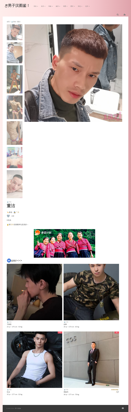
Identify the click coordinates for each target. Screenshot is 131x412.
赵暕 (65, 324)
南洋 (57, 6)
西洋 (72, 6)
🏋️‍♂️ (116, 317)
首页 (8, 21)
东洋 (42, 6)
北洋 (87, 6)
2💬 (117, 392)
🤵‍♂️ (59, 385)
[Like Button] (8, 216)
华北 (79, 6)
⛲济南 (13, 21)
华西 (64, 6)
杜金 (8, 392)
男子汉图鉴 (18, 408)
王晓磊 (9, 324)
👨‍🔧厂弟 (16, 212)
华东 (35, 6)
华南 (50, 6)
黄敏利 (66, 392)
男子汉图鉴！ (19, 5)
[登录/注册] (124, 14)
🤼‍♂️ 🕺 (58, 317)
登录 (12, 224)
